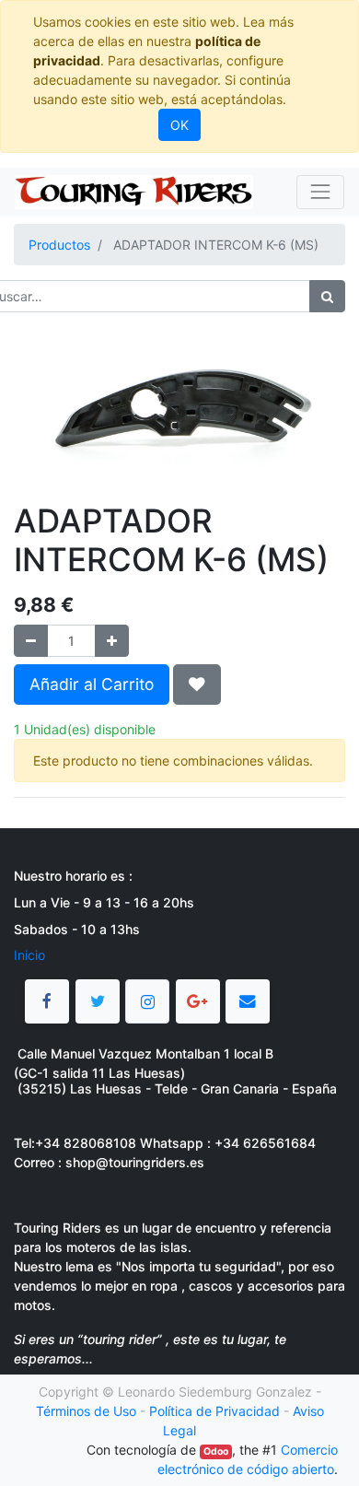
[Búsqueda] (327, 296)
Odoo (215, 1451)
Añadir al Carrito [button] (91, 684)
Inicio (29, 955)
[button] (197, 684)
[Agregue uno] (112, 641)
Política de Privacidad (214, 1411)
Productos (59, 244)
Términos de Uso (86, 1411)
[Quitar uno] (31, 641)
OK (179, 125)
